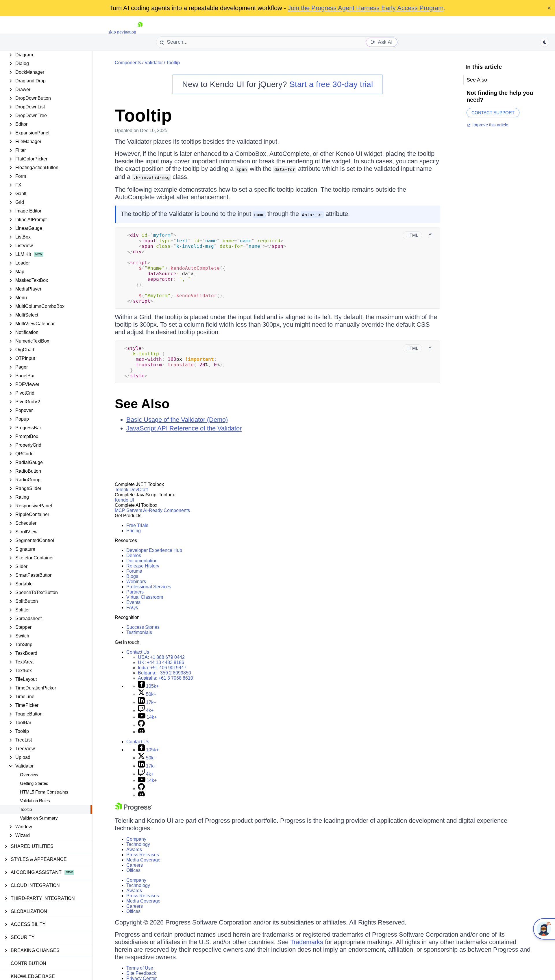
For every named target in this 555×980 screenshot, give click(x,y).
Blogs (132, 576)
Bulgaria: (164, 672)
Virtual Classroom (144, 597)
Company (136, 839)
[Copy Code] (430, 235)
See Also (142, 403)
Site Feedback (141, 973)
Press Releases (142, 854)
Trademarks (306, 942)
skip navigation (122, 31)
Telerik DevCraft (131, 489)
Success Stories (143, 627)
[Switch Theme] (544, 42)
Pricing (133, 530)
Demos (133, 555)
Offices (133, 870)
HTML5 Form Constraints (44, 791)
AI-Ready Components (166, 510)
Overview (29, 774)
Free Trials (137, 525)
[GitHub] (141, 725)
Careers (134, 865)
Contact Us (137, 652)
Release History (142, 565)
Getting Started (34, 783)
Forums (134, 571)
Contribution (28, 963)
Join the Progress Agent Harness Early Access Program (365, 8)
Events (133, 602)
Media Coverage (143, 859)
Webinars (136, 581)
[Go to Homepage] (140, 31)
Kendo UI (124, 500)
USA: (161, 657)
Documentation (142, 560)
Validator (154, 62)
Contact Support (493, 112)
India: (162, 667)
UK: (161, 662)
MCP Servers (128, 510)
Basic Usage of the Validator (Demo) (177, 419)
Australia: (165, 678)
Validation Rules (35, 800)
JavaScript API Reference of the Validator (184, 428)
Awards (134, 849)
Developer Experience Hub (154, 550)
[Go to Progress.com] (133, 809)
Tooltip (26, 809)
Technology (138, 844)
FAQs (132, 607)
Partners (135, 591)
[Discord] (141, 731)
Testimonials (139, 632)
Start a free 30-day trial (331, 84)
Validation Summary (39, 818)
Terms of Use (139, 968)
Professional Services (148, 586)
